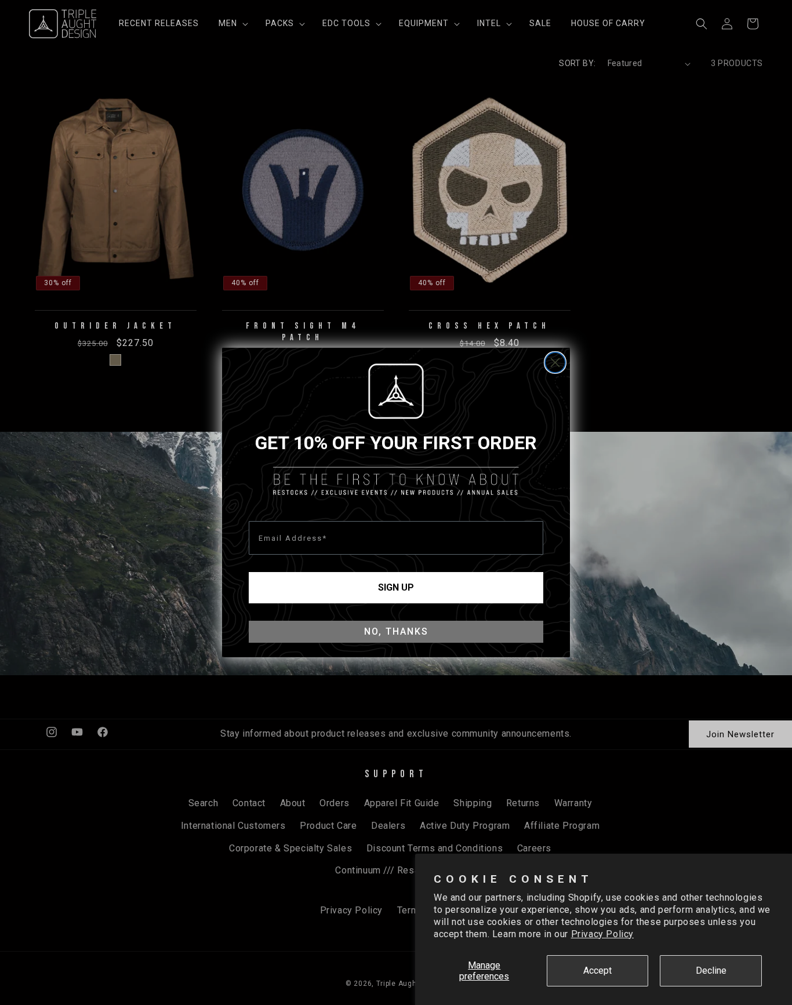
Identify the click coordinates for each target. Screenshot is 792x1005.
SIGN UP (396, 587)
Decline (711, 970)
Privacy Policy (602, 934)
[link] (396, 391)
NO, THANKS (396, 631)
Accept (597, 970)
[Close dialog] (555, 362)
